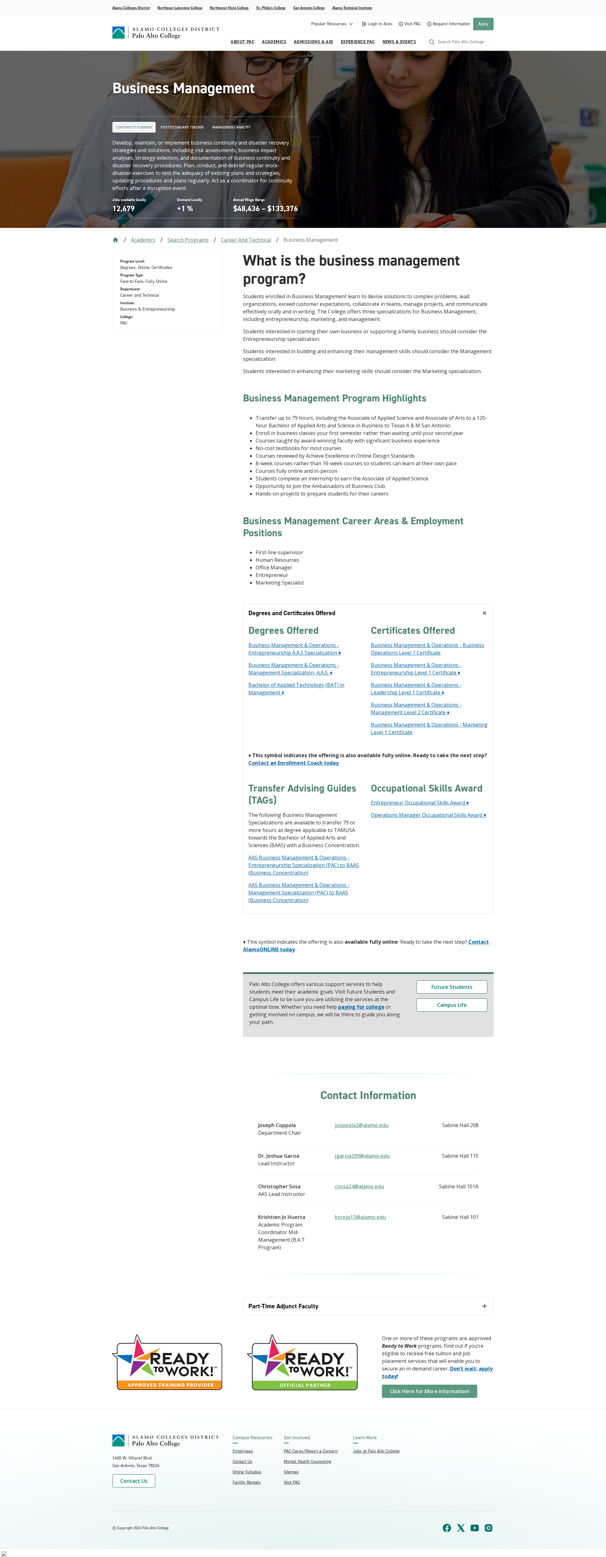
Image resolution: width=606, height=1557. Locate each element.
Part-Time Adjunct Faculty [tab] (283, 1306)
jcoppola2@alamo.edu (362, 1125)
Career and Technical (246, 239)
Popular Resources (329, 24)
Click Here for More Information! (429, 1391)
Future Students (451, 987)
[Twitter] (461, 1528)
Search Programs (188, 239)
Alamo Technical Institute (352, 7)
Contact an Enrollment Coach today (293, 762)
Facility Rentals (247, 1482)
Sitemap (291, 1472)
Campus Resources (252, 1438)
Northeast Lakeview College (179, 7)
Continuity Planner (134, 127)
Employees (243, 1451)
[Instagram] (489, 1528)
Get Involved (297, 1438)
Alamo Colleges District (131, 7)
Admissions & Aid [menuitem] (313, 42)
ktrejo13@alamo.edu (360, 1217)
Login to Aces (380, 24)
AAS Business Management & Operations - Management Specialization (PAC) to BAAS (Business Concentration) (298, 893)
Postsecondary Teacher (182, 127)
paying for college (361, 1006)
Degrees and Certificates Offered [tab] (291, 613)
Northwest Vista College (229, 7)
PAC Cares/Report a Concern (311, 1451)
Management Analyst (231, 127)
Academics (143, 239)
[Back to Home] (115, 240)
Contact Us (133, 1480)
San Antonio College (309, 7)
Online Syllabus (247, 1472)
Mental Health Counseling (307, 1462)
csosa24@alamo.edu (359, 1186)
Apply (483, 24)
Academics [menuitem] (274, 42)
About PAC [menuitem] (242, 42)
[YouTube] (475, 1528)
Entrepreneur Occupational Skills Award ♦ (420, 802)
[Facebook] (447, 1528)
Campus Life (452, 1004)
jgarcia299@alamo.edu (362, 1155)
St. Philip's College (271, 7)
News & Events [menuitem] (399, 42)
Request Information (451, 24)
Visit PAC (412, 24)
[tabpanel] (368, 768)
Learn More (365, 1438)
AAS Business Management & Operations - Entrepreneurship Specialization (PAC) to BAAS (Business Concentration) (303, 865)
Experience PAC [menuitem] (358, 42)
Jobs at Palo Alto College (376, 1451)
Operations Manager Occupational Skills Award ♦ (428, 814)
